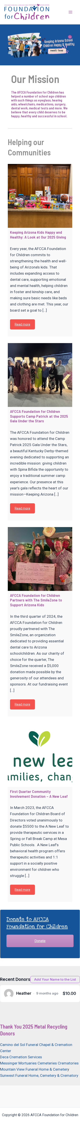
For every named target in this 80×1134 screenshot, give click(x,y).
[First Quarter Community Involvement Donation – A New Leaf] (40, 755)
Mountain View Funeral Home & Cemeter (33, 1069)
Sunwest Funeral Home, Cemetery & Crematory (39, 1075)
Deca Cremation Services (21, 1057)
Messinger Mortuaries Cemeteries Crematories (39, 1063)
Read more (22, 324)
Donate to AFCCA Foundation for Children (37, 923)
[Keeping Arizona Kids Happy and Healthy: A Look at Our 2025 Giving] (40, 196)
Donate (40, 941)
